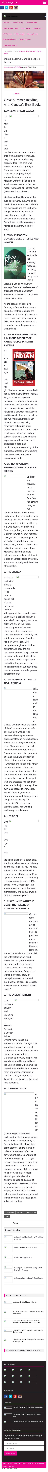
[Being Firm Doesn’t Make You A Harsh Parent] (32, 1386)
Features (6, 23)
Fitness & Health (31, 23)
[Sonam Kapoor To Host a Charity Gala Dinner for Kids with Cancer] (24, 1379)
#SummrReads (30, 1212)
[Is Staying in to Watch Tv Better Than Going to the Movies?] (8, 1315)
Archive (5, 1466)
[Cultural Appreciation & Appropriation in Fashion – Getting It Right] (8, 1343)
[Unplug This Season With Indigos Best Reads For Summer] (8, 1271)
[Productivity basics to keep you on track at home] (8, 1418)
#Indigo (20, 1212)
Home (4, 1463)
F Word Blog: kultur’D (10, 45)
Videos (30, 1463)
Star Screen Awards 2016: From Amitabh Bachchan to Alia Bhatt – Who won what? (26, 1322)
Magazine (17, 1463)
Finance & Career (25, 39)
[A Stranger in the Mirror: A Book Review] (8, 1281)
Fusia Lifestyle (25, 28)
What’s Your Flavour (9, 39)
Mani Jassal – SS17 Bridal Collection (25, 1302)
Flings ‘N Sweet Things (10, 28)
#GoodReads (9, 1212)
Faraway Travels (32, 34)
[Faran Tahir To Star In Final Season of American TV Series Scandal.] (32, 1373)
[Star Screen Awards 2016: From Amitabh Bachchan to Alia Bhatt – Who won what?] (8, 1324)
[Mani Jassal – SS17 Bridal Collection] (8, 1306)
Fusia (24, 67)
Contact (11, 1466)
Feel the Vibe (37, 28)
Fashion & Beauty (17, 23)
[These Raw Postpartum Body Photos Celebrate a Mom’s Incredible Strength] (8, 1386)
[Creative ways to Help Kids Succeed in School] (8, 1425)
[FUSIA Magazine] (24, 16)
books (7, 1216)
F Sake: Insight (19, 34)
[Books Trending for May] (8, 1261)
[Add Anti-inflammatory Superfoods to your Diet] (8, 1411)
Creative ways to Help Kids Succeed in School (28, 1421)
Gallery (24, 1463)
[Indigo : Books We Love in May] (8, 1250)
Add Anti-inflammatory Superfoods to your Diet (28, 1407)
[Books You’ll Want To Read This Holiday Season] (16, 1386)
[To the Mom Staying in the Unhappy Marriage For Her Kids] (24, 1386)
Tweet (16, 93)
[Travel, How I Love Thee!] (32, 1379)
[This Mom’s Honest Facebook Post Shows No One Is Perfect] (8, 1334)
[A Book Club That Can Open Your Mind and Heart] (8, 1240)
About (10, 1463)
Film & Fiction (7, 34)
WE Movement (39, 1463)
